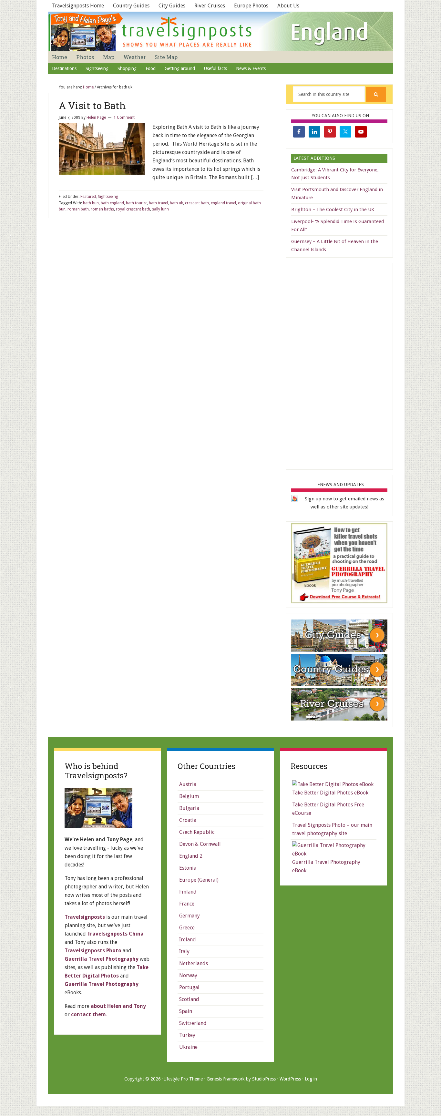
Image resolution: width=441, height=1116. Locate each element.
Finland (188, 892)
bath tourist (136, 203)
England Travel (220, 31)
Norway (188, 975)
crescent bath (197, 203)
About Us (288, 6)
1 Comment (124, 117)
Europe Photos (251, 6)
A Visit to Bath (92, 105)
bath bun (91, 203)
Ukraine (188, 1047)
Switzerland (193, 1023)
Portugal (189, 987)
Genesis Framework (226, 1078)
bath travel (158, 203)
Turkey (187, 1035)
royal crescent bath (133, 209)
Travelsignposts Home (78, 6)
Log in (311, 1078)
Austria (187, 784)
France (186, 904)
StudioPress (264, 1078)
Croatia (187, 820)
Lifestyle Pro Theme (183, 1078)
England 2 (190, 856)
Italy (184, 951)
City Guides (172, 6)
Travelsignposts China (115, 934)
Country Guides (131, 6)
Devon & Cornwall (200, 844)
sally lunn (160, 209)
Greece (187, 928)
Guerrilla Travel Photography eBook (326, 866)
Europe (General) (199, 880)
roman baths (102, 209)
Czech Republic (196, 832)
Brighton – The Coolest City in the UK (332, 209)
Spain (185, 1011)
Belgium (189, 796)
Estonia (187, 868)
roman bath (78, 209)
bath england (112, 203)
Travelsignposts (85, 917)
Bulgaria (189, 808)
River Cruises (209, 6)
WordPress (290, 1078)
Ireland (187, 940)
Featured (88, 196)
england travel (223, 203)
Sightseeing (108, 196)
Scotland (189, 999)
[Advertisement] (339, 365)
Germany (189, 916)
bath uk (176, 203)
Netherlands (193, 963)
